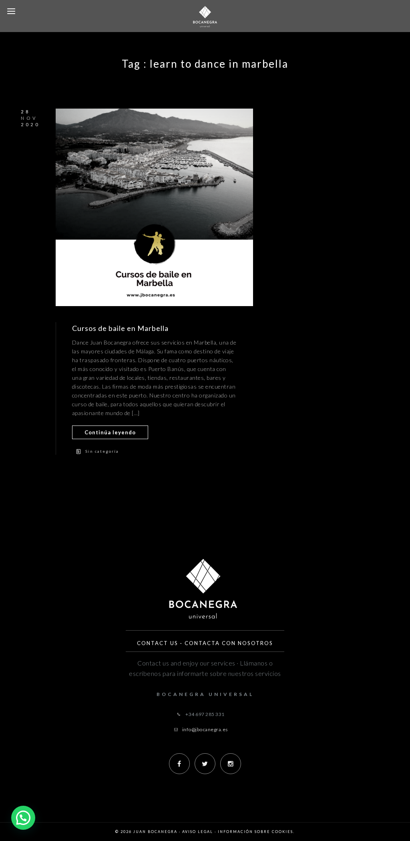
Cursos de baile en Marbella (120, 328)
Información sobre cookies (255, 831)
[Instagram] (231, 764)
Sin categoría (102, 451)
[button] (23, 818)
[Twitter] (205, 764)
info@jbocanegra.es (205, 729)
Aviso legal (197, 831)
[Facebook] (179, 764)
